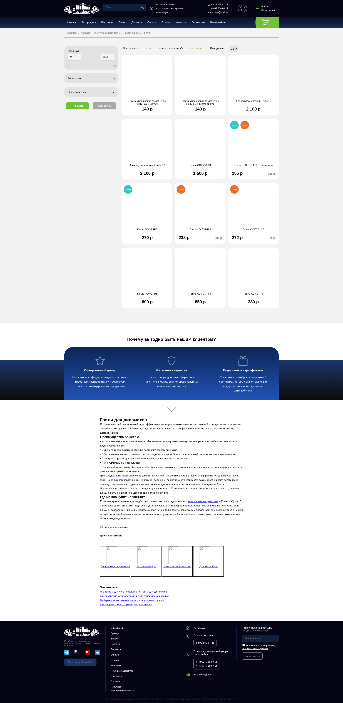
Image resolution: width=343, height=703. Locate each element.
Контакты (181, 22)
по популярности (169, 48)
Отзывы (165, 22)
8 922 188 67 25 (219, 4)
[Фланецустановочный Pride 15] (253, 78)
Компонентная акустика (177, 566)
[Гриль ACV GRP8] (147, 271)
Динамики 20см (208, 566)
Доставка (136, 22)
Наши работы (218, 22)
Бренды (115, 633)
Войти (264, 6)
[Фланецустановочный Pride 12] (147, 143)
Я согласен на (258, 647)
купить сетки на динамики (203, 501)
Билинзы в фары (146, 566)
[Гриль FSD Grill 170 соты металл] (253, 143)
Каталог (71, 22)
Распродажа (88, 22)
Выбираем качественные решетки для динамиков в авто (133, 600)
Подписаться (252, 656)
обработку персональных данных (258, 647)
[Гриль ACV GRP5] (147, 207)
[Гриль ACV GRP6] (253, 271)
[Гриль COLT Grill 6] (200, 207)
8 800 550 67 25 (205, 642)
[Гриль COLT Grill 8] (253, 207)
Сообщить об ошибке (80, 662)
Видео (122, 22)
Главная (72, 32)
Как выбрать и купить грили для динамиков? (126, 604)
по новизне (196, 48)
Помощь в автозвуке (122, 670)
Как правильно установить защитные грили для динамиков (134, 595)
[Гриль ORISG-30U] (200, 143)
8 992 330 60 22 (219, 8)
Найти (142, 7)
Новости (115, 644)
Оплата (151, 22)
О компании (117, 628)
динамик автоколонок (125, 475)
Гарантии (115, 681)
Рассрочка (107, 22)
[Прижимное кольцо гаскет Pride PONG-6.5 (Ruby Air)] (147, 78)
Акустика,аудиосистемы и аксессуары (116, 32)
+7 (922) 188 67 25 (207, 661)
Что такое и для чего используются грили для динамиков (133, 591)
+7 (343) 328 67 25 (207, 665)
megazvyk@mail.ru (218, 12)
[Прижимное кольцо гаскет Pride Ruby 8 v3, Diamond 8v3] (200, 78)
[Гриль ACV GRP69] (200, 271)
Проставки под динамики (115, 566)
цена (148, 48)
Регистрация (268, 10)
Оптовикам (198, 22)
